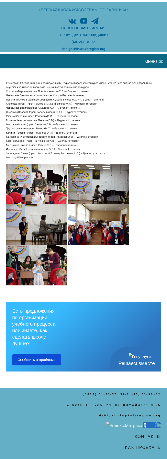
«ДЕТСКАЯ (48, 9)
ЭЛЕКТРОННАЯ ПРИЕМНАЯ (83, 28)
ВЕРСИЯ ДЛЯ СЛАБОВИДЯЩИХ (84, 35)
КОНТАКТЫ (148, 436)
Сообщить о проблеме (37, 360)
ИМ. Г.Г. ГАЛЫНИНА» (110, 9)
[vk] (72, 20)
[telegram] (95, 20)
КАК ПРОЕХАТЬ (143, 447)
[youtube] (83, 20)
